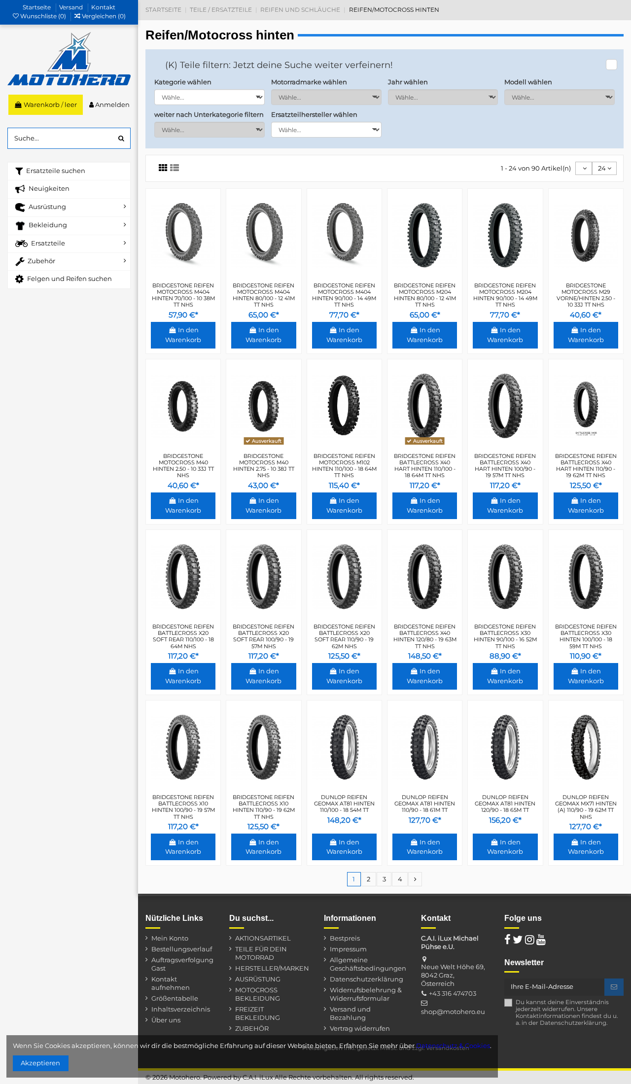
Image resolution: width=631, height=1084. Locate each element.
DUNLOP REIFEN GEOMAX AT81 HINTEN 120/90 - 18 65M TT (505, 803)
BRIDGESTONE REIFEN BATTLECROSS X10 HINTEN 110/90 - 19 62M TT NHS (264, 807)
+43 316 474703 (452, 993)
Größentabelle (174, 998)
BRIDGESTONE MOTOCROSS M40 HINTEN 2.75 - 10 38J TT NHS (263, 466)
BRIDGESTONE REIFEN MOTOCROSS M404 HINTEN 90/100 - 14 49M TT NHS (344, 295)
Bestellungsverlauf (181, 949)
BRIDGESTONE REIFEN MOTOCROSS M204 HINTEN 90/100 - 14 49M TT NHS (505, 295)
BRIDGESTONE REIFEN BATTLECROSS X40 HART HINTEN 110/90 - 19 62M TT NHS (586, 466)
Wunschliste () (43, 16)
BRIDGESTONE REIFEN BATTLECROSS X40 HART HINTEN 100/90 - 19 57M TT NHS (505, 466)
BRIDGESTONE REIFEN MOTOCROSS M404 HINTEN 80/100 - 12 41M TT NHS (264, 295)
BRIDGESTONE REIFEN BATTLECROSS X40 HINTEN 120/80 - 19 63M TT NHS (424, 636)
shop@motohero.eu (453, 1011)
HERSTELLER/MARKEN (272, 968)
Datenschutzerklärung (366, 979)
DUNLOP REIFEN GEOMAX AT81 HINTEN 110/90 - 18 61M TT (424, 803)
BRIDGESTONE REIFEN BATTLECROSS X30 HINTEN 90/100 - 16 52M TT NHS (505, 636)
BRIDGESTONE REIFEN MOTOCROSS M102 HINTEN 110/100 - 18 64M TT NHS (344, 466)
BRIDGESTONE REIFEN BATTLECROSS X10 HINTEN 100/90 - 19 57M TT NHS (183, 807)
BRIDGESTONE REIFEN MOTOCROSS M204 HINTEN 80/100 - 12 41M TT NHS (425, 295)
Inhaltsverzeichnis (180, 1009)
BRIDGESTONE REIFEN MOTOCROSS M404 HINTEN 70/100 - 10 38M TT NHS (183, 295)
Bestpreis (345, 938)
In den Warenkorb (183, 335)
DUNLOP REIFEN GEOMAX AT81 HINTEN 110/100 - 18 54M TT (344, 803)
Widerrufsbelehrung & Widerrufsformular (366, 994)
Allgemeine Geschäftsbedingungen (368, 964)
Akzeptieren (40, 1063)
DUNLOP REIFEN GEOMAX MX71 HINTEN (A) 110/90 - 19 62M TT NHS (586, 807)
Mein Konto (169, 938)
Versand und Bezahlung (350, 1013)
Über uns (165, 1020)
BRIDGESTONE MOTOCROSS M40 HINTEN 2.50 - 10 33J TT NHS (183, 466)
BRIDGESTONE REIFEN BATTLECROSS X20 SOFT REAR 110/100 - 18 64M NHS (183, 636)
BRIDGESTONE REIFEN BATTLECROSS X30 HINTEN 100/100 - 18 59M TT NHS (586, 636)
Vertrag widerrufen (360, 1028)
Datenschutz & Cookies (453, 1045)
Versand (71, 7)
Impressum (348, 949)
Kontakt (103, 7)
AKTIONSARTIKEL (263, 938)
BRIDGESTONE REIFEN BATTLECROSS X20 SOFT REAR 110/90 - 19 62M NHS (344, 636)
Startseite (37, 7)
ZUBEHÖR (252, 1028)
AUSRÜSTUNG (257, 979)
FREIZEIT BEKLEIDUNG (257, 1013)
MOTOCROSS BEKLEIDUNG (257, 994)
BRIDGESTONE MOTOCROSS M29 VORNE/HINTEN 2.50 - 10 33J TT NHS (586, 295)
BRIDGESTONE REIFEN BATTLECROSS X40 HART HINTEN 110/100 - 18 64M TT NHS (425, 466)
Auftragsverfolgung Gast (182, 964)
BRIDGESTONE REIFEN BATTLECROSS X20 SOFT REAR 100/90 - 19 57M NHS (263, 636)
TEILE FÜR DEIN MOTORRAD (261, 953)
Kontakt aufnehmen (170, 983)
